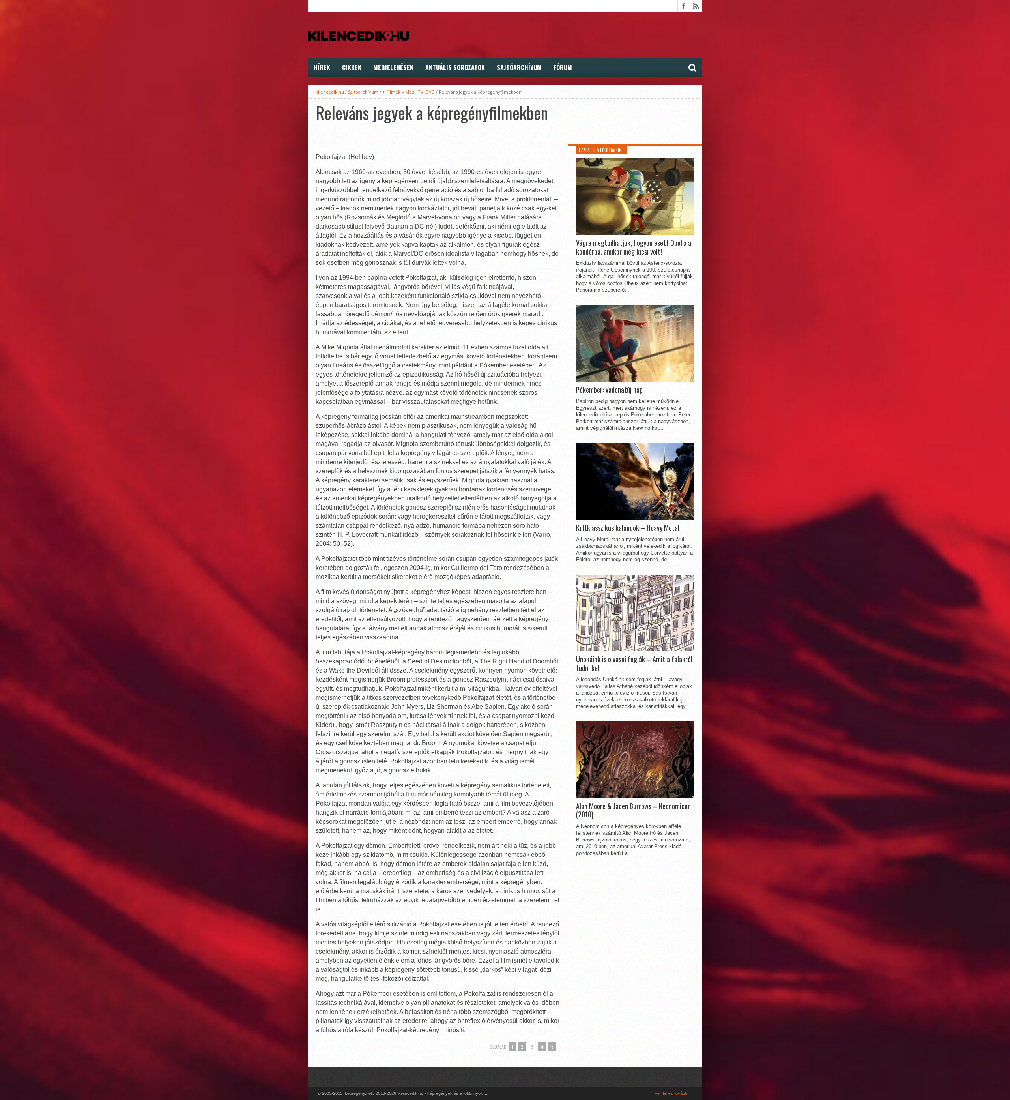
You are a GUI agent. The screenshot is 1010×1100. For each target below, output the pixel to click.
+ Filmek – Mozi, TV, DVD (408, 92)
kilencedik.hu (330, 92)
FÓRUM (563, 67)
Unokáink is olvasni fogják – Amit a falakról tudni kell (634, 663)
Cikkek (351, 67)
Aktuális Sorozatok (455, 67)
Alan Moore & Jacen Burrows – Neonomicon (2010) (633, 810)
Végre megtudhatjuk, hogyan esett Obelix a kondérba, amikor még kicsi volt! (633, 247)
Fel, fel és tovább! (671, 1093)
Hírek (322, 67)
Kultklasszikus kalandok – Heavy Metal (627, 528)
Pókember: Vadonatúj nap (609, 390)
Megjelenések (393, 67)
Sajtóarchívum (519, 67)
